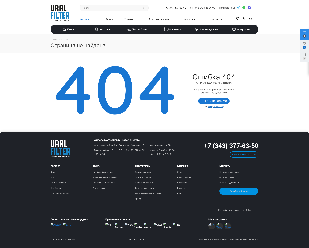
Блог (179, 193)
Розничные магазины (229, 172)
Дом (52, 177)
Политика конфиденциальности (243, 239)
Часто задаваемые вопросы (148, 193)
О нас (179, 172)
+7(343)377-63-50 (176, 7)
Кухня (70, 29)
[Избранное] (237, 19)
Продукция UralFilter (60, 193)
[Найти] (144, 8)
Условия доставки (143, 172)
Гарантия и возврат (144, 183)
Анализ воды (99, 188)
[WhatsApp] (243, 7)
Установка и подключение (105, 177)
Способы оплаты (143, 177)
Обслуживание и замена (104, 183)
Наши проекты (184, 177)
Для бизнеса (174, 29)
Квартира (105, 29)
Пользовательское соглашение (212, 239)
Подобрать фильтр (239, 191)
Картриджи (243, 29)
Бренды (138, 199)
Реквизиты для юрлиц (229, 183)
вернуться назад (216, 106)
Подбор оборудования (103, 172)
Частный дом (139, 29)
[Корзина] (250, 19)
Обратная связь (226, 177)
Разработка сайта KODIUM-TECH (238, 210)
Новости (181, 188)
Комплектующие (208, 29)
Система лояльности (144, 188)
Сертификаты (183, 183)
